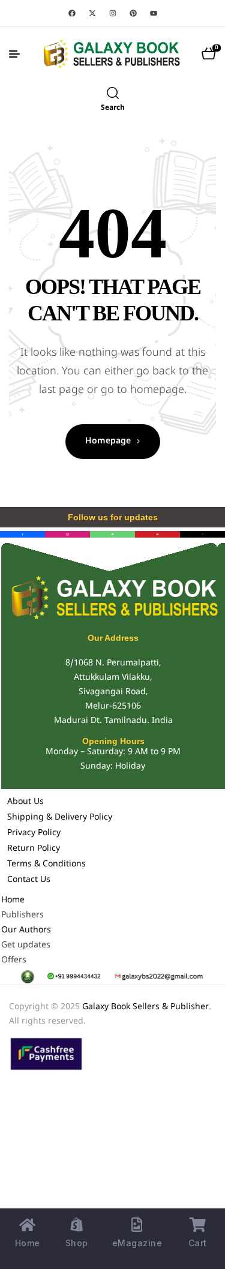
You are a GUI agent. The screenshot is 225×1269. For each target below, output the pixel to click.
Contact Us (28, 880)
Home (13, 900)
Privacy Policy (34, 833)
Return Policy (33, 849)
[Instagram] (113, 13)
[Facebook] (72, 13)
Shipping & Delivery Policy (59, 817)
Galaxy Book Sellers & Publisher (145, 1007)
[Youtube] (153, 13)
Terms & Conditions (46, 864)
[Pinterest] (133, 13)
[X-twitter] (92, 13)
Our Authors (26, 930)
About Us (25, 802)
